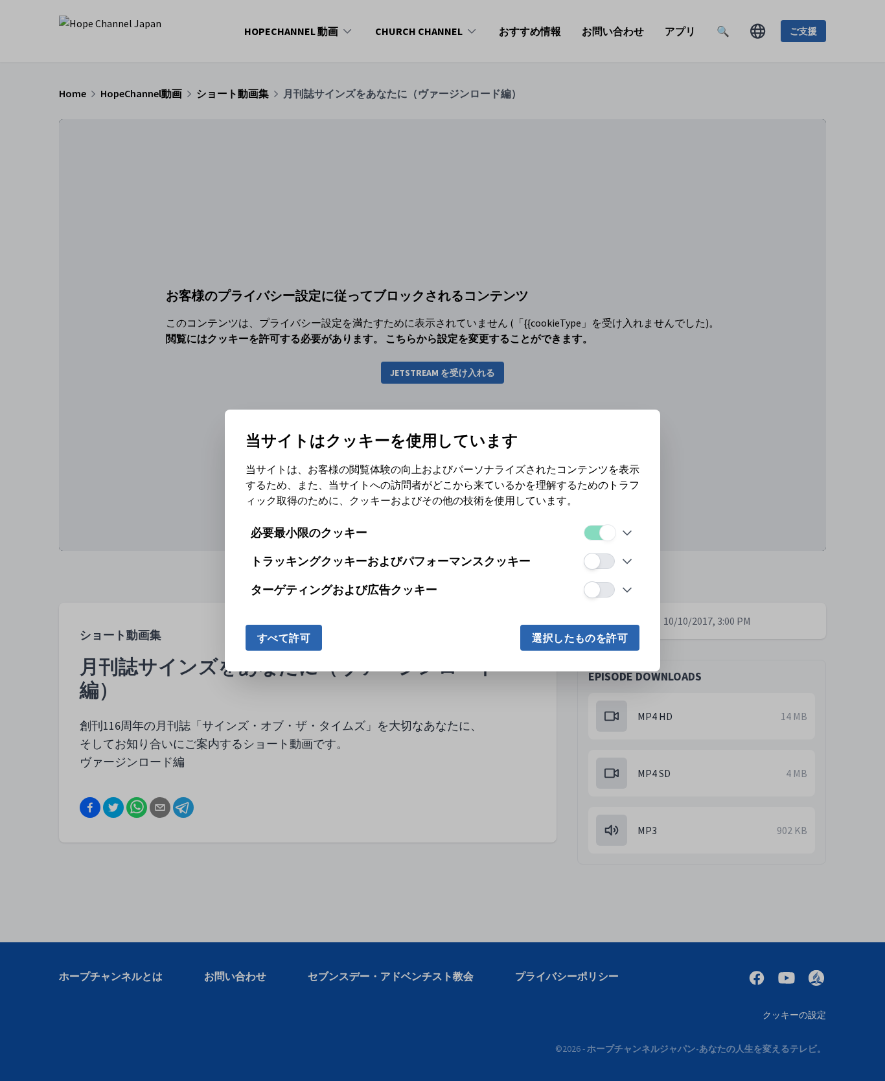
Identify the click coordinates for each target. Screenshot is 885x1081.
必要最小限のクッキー (309, 532)
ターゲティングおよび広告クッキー (344, 589)
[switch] (599, 532)
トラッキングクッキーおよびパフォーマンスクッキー (391, 560)
